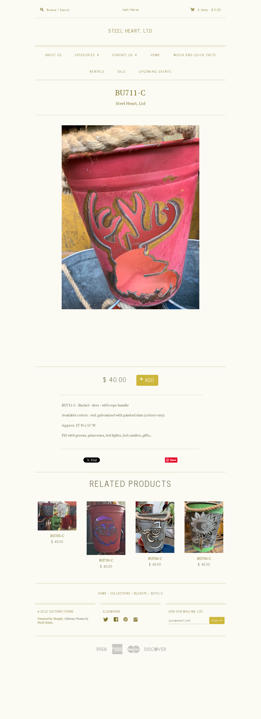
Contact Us (125, 55)
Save (173, 460)
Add (149, 380)
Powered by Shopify (50, 619)
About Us (53, 54)
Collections (120, 593)
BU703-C (57, 535)
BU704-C (155, 558)
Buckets (140, 593)
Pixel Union (45, 622)
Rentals (97, 71)
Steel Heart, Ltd (130, 30)
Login (126, 9)
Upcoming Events (155, 71)
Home (155, 54)
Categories (87, 55)
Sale (122, 71)
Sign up (134, 9)
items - (206, 9)
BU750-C (204, 558)
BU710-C (106, 560)
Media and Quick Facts (195, 54)
